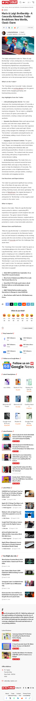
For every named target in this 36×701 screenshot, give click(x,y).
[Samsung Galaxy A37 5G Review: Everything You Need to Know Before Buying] (6, 636)
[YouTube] (28, 688)
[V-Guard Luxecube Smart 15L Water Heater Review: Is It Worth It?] (6, 646)
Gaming (6, 7)
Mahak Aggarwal (7, 507)
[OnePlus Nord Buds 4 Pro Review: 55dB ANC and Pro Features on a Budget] (6, 655)
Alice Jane (5, 528)
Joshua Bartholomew (13, 32)
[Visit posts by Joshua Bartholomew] (4, 33)
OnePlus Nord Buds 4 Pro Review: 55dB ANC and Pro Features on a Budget (22, 654)
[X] (26, 339)
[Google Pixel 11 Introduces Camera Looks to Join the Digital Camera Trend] (29, 524)
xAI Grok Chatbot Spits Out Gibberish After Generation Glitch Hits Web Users (12, 534)
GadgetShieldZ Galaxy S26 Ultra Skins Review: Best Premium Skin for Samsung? (22, 469)
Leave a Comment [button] (28, 328)
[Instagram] (10, 345)
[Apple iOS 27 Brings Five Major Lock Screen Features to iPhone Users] (29, 505)
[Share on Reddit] (15, 27)
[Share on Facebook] (6, 27)
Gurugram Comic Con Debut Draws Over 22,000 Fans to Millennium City (12, 583)
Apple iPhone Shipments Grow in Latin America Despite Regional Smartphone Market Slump (11, 544)
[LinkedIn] (26, 352)
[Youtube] (26, 345)
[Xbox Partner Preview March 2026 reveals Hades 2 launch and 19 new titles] (29, 561)
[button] (20, 2)
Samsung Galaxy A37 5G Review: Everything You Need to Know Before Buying (22, 636)
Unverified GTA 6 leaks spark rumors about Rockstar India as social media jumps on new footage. (16, 285)
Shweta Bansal (6, 548)
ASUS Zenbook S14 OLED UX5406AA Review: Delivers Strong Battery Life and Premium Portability (23, 436)
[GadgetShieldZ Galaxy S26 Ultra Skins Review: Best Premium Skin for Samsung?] (6, 469)
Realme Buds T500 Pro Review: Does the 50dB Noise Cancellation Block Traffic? (22, 479)
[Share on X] (9, 27)
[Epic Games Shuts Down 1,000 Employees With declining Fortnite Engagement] (29, 572)
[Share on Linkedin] (18, 698)
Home (3, 7)
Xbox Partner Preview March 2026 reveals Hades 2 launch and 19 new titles (12, 561)
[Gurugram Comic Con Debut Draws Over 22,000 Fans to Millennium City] (29, 583)
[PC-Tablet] (10, 2)
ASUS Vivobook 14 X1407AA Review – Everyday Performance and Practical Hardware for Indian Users (23, 446)
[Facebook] (10, 339)
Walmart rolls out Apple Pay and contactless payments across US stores (11, 514)
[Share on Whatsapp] (12, 27)
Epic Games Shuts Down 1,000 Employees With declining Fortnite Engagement (12, 572)
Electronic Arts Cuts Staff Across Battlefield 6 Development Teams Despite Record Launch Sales (12, 595)
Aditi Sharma (6, 518)
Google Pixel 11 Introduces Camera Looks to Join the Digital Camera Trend (12, 524)
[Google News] (10, 352)
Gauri (4, 499)
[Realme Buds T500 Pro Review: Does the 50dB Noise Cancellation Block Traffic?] (6, 479)
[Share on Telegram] (26, 698)
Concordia (12, 240)
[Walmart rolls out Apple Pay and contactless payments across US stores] (29, 514)
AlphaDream (12, 192)
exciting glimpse (18, 88)
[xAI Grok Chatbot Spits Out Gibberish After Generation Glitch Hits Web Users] (29, 534)
